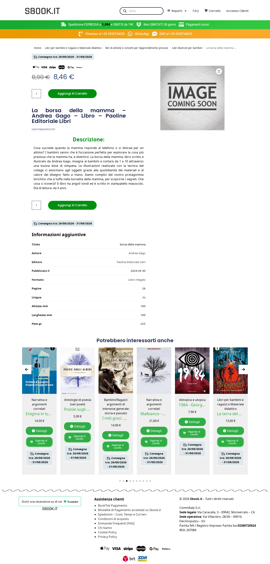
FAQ (196, 11)
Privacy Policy (107, 537)
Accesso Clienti (237, 11)
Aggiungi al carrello (72, 93)
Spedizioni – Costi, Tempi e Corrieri (122, 514)
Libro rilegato (136, 279)
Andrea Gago (137, 253)
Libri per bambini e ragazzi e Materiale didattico (73, 48)
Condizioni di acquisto (113, 519)
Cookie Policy (107, 532)
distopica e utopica (192, 400)
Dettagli (41, 431)
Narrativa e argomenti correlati (39, 404)
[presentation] (26, 369)
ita (143, 297)
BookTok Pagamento (112, 505)
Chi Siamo (105, 528)
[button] (219, 71)
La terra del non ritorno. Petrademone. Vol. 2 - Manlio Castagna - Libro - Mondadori (230, 413)
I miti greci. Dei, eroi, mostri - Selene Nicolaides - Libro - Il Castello (115, 418)
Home (37, 48)
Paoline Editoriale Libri (131, 262)
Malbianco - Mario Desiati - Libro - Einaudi (154, 413)
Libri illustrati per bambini (187, 48)
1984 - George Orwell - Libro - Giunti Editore (192, 404)
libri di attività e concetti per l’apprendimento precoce (136, 48)
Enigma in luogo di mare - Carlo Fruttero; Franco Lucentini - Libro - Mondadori (39, 413)
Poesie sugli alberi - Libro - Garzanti (77, 409)
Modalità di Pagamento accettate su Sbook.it (129, 510)
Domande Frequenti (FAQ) (116, 523)
